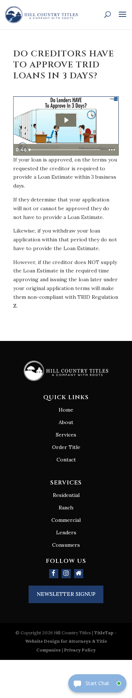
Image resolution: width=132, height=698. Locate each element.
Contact (66, 459)
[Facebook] (53, 573)
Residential (66, 495)
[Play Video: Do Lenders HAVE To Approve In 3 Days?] (66, 120)
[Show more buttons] (112, 150)
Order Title (66, 447)
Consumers (66, 545)
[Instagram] (66, 573)
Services (66, 434)
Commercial (66, 520)
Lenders (66, 532)
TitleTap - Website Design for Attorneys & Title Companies (71, 641)
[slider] (65, 150)
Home (66, 409)
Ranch (66, 507)
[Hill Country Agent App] (78, 573)
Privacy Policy (80, 650)
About (66, 422)
